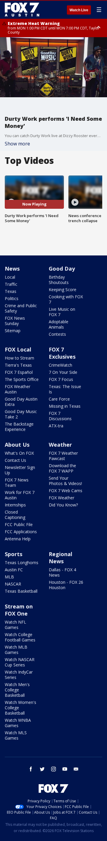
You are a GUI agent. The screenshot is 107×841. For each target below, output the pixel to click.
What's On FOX (19, 453)
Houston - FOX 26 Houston (66, 584)
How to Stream (19, 358)
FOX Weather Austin (17, 389)
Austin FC (14, 569)
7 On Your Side (63, 372)
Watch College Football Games (20, 637)
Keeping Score (62, 289)
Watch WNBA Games (18, 722)
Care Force (59, 399)
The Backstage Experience (19, 426)
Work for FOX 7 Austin (19, 494)
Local (10, 277)
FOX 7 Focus (61, 379)
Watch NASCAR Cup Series (19, 662)
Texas (10, 291)
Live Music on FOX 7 (62, 311)
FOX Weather (61, 497)
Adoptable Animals (58, 324)
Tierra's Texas (18, 365)
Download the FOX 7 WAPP (62, 468)
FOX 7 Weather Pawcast (63, 455)
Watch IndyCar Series (19, 674)
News (12, 268)
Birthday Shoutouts (59, 279)
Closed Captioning (15, 514)
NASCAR (13, 584)
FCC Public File (19, 524)
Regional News (60, 557)
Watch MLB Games (16, 649)
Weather (60, 444)
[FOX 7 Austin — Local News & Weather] (22, 9)
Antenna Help (18, 539)
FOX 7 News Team (17, 482)
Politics (11, 298)
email (76, 769)
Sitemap (13, 330)
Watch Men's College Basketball (17, 690)
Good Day (62, 268)
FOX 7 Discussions (60, 415)
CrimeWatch (60, 365)
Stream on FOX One (19, 610)
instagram (53, 769)
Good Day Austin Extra (21, 401)
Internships (15, 505)
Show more (17, 143)
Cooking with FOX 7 (66, 299)
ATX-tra (56, 426)
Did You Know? (63, 505)
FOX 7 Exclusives (62, 353)
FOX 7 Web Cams (65, 490)
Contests (57, 334)
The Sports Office (22, 379)
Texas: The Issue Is (65, 389)
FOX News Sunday (15, 320)
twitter (42, 769)
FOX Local (18, 349)
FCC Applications (21, 531)
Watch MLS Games (16, 735)
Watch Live (79, 10)
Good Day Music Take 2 (21, 414)
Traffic (11, 284)
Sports (13, 554)
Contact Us (15, 460)
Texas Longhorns (21, 562)
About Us (17, 444)
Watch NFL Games (15, 624)
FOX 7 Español (19, 372)
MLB (9, 577)
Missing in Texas (65, 406)
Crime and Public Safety (21, 308)
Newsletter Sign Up (20, 470)
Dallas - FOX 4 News (62, 572)
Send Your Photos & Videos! (65, 480)
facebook (31, 769)
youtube (65, 769)
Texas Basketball (21, 591)
